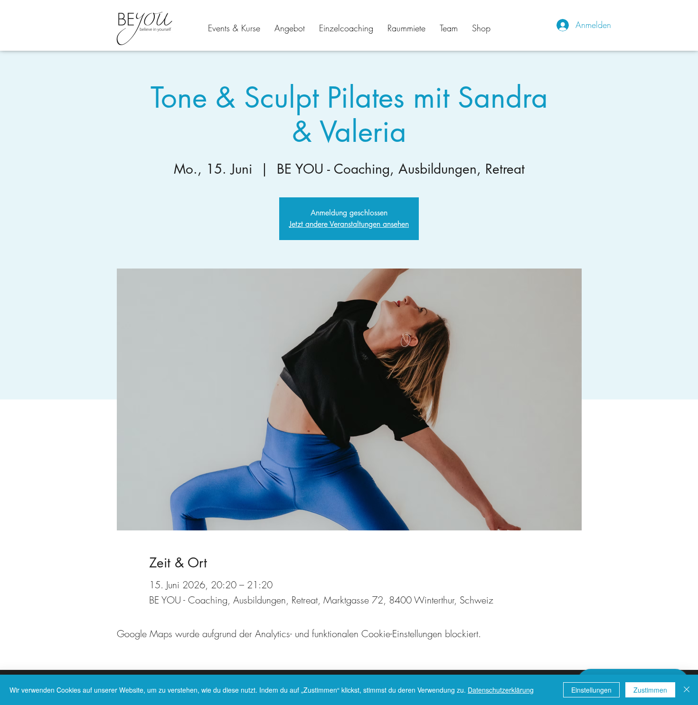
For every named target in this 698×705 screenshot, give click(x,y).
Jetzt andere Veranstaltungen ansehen (349, 224)
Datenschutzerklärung (501, 690)
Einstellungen (591, 690)
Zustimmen (650, 690)
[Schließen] (686, 689)
